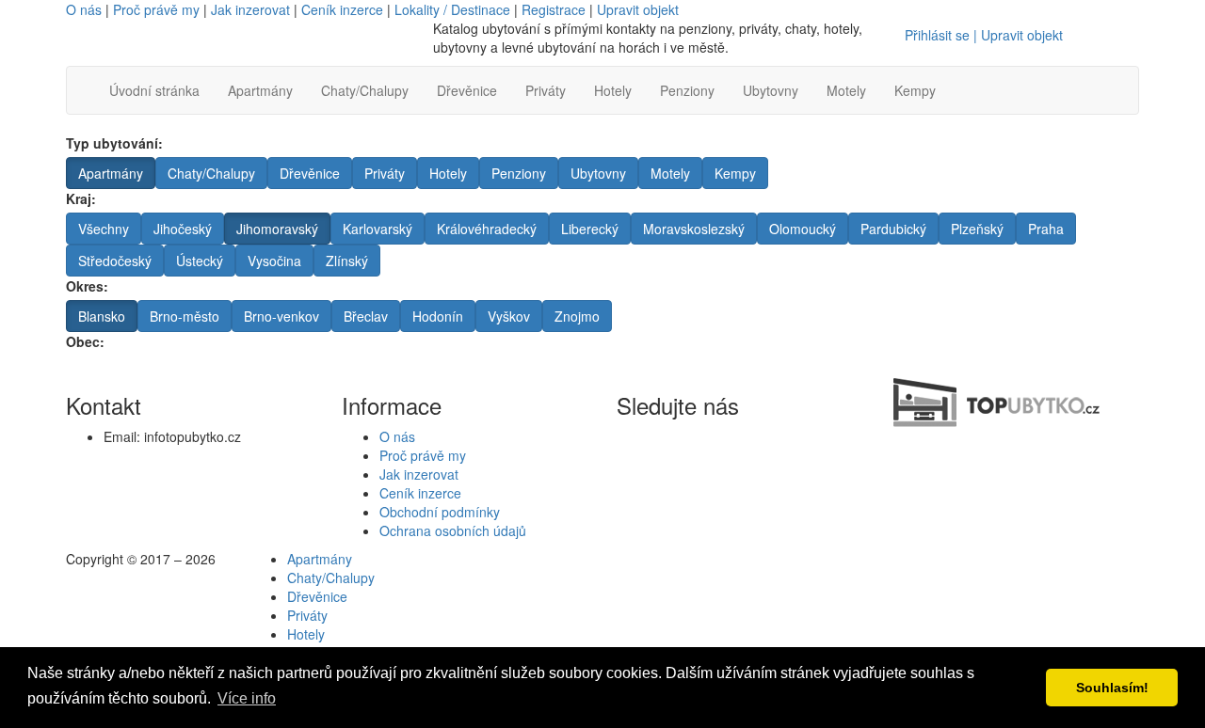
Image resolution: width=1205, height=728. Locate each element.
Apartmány (260, 90)
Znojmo (577, 316)
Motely (846, 90)
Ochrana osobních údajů (452, 530)
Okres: (87, 286)
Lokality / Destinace (452, 9)
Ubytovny (770, 90)
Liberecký (590, 228)
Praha (1046, 228)
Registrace (554, 9)
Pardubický (893, 228)
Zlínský (347, 260)
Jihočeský (182, 228)
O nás (84, 9)
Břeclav (366, 316)
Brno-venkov (281, 316)
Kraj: (81, 198)
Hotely (613, 90)
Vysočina (274, 260)
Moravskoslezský (694, 228)
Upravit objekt (638, 9)
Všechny (103, 228)
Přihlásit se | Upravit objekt (984, 34)
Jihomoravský (277, 228)
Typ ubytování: (114, 143)
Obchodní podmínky (439, 511)
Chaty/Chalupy (365, 90)
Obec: (85, 341)
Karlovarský (377, 228)
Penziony (687, 90)
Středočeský (115, 260)
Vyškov (509, 316)
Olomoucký (802, 228)
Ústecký (199, 260)
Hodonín (437, 316)
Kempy (915, 90)
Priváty (545, 90)
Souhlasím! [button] (1112, 687)
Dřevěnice (467, 90)
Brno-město (184, 316)
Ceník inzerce (342, 9)
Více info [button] (246, 698)
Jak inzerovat (250, 9)
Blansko (101, 316)
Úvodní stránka (154, 90)
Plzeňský (977, 228)
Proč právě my (156, 9)
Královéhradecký (487, 228)
